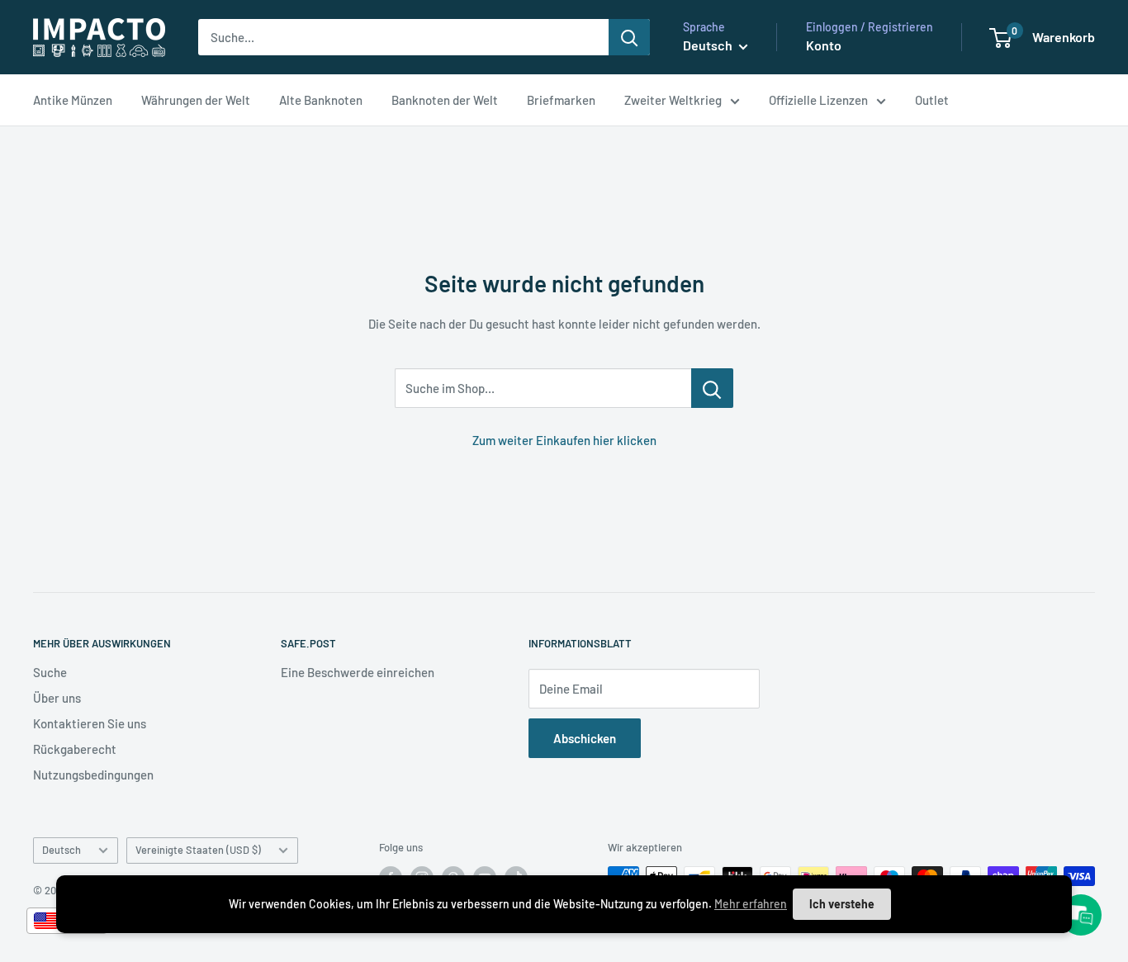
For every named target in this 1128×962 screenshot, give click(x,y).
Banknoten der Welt (444, 99)
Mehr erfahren (750, 904)
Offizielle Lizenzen (818, 99)
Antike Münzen (72, 99)
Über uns (57, 697)
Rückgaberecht (74, 749)
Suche (50, 672)
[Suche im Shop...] (712, 388)
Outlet (932, 99)
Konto (823, 45)
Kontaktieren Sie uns (89, 723)
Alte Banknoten (321, 99)
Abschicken (584, 738)
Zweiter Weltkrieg (673, 99)
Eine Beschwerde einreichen (357, 672)
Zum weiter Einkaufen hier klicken (564, 440)
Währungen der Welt (195, 99)
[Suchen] (629, 37)
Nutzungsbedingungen (93, 774)
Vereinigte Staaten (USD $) (198, 849)
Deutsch (61, 849)
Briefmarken (561, 99)
